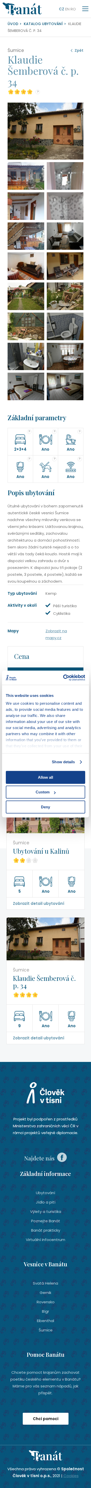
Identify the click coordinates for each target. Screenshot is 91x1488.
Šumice (46, 1330)
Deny (45, 807)
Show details (63, 762)
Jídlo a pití (45, 1202)
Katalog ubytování (43, 23)
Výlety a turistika (45, 1211)
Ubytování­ (45, 1192)
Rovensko (46, 1302)
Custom (43, 792)
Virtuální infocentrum (45, 1239)
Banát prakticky (45, 1230)
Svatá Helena (45, 1283)
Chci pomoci (45, 1418)
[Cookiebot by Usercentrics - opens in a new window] (64, 677)
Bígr (45, 1311)
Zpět (79, 50)
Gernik (45, 1292)
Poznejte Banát (45, 1221)
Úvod (13, 23)
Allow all (45, 777)
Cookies (71, 1475)
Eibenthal (45, 1320)
